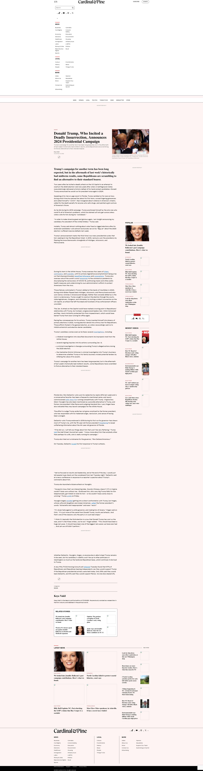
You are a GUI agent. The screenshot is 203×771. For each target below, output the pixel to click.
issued (73, 444)
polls (67, 399)
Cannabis (68, 27)
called (93, 503)
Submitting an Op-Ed (142, 748)
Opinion (68, 76)
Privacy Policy (83, 766)
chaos (106, 271)
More (124, 737)
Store (57, 80)
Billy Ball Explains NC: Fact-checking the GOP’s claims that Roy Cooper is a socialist (131, 275)
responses (84, 278)
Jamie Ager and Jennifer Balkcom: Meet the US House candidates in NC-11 (95, 630)
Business (58, 27)
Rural (67, 49)
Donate (145, 1)
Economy (58, 34)
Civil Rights (58, 30)
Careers (75, 766)
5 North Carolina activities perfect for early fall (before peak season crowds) (130, 680)
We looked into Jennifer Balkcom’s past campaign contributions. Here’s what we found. (64, 619)
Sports (57, 53)
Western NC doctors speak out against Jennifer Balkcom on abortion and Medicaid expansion (64, 630)
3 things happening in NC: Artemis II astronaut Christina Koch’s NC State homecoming (130, 692)
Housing (68, 39)
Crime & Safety (72, 743)
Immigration (59, 41)
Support (68, 766)
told (55, 432)
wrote (69, 496)
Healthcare (58, 39)
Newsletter (69, 78)
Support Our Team (142, 745)
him (75, 399)
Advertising (58, 89)
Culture (57, 62)
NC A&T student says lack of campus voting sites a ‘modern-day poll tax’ (132, 385)
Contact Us (58, 85)
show (72, 399)
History (57, 64)
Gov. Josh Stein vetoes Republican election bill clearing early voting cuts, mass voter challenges (132, 401)
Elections (58, 36)
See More (146, 647)
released (87, 567)
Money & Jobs (59, 46)
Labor (57, 44)
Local (88, 100)
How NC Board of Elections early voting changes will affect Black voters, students (132, 354)
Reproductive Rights (60, 760)
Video (57, 76)
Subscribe (136, 1)
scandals (70, 274)
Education (69, 34)
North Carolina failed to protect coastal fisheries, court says (130, 262)
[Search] (72, 7)
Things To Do (70, 67)
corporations (99, 276)
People (57, 67)
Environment (70, 36)
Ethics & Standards (59, 766)
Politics (68, 46)
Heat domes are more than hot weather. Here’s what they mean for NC (129, 668)
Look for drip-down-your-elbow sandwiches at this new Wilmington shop (131, 302)
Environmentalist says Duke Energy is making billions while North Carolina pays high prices (132, 369)
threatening (103, 423)
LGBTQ (68, 44)
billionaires (87, 276)
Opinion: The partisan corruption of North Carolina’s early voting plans (94, 619)
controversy (58, 274)
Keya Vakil (56, 152)
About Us (58, 78)
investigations (98, 332)
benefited (78, 276)
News (67, 64)
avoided (70, 501)
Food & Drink (70, 62)
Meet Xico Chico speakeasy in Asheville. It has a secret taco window (131, 289)
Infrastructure (70, 41)
